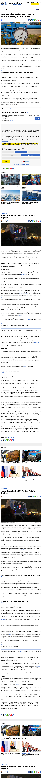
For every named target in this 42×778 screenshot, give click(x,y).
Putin (9, 437)
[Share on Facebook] (29, 20)
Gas (8, 108)
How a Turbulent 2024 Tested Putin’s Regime (18, 216)
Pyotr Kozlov (6, 220)
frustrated (28, 319)
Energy (11, 108)
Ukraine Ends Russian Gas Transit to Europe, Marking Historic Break (18, 15)
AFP (4, 19)
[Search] (41, 9)
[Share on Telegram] (33, 20)
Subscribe (37, 118)
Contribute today (35, 4)
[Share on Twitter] (31, 20)
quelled (20, 315)
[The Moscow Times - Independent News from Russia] (11, 3)
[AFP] (2, 20)
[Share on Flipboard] (38, 20)
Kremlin (12, 437)
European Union (21, 108)
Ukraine (15, 108)
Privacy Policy (11, 120)
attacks (4, 313)
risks (10, 359)
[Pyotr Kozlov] (2, 221)
